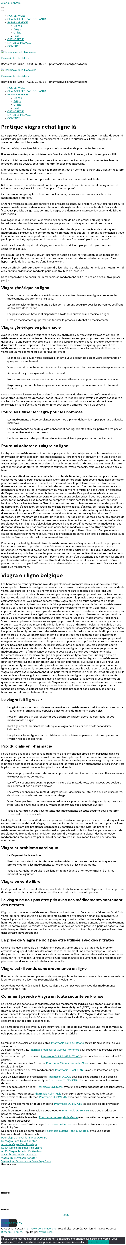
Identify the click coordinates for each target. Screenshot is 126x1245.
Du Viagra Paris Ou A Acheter (19, 1141)
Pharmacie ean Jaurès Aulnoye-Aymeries (54, 1049)
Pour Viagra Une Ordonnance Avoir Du (24, 1137)
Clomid (18, 26)
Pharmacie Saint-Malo (47, 1093)
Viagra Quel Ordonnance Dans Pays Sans (26, 1161)
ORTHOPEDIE (15, 39)
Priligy (17, 29)
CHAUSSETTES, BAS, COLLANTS (26, 19)
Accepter (94, 1242)
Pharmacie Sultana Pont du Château (67, 1131)
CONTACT (13, 46)
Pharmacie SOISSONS (50, 1087)
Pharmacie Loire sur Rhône (67, 1043)
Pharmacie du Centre (58, 1124)
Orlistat (18, 32)
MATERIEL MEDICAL (19, 42)
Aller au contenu (11, 3)
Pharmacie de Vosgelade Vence (58, 1117)
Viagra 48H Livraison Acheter (19, 1158)
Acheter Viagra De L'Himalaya (19, 1144)
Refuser (104, 1242)
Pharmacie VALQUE (59, 1076)
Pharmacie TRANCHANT (70, 1070)
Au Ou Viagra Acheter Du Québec (21, 1151)
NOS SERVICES (16, 15)
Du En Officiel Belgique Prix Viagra (21, 1147)
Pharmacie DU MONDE (75, 1110)
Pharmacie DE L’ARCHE (68, 1103)
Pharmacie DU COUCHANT (65, 1080)
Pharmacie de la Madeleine (15, 58)
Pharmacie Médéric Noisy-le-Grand (67, 1063)
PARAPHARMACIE (17, 22)
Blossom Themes (11, 1232)
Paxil (16, 36)
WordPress (45, 1232)
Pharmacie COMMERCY (53, 1097)
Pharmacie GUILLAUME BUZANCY (61, 1056)
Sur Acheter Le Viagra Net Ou (19, 1154)
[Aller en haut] (2, 1236)
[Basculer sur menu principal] (2, 7)
